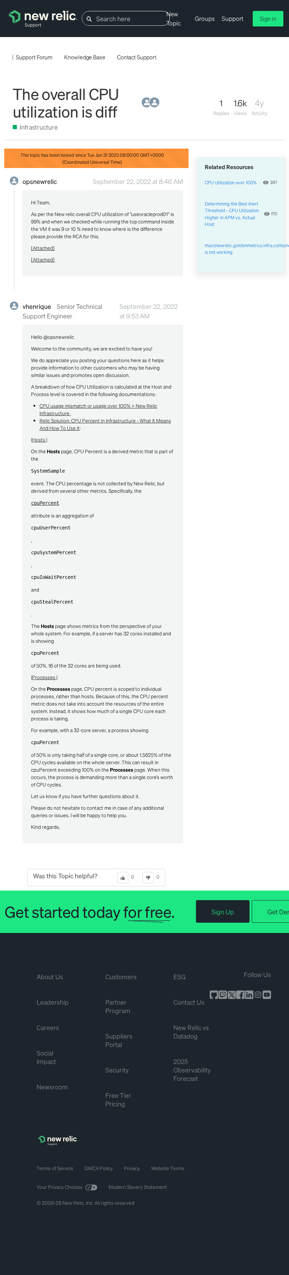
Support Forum (34, 57)
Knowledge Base (84, 57)
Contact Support (136, 57)
